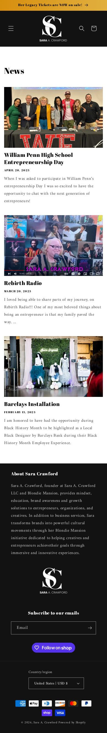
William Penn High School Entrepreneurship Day (38, 158)
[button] (11, 28)
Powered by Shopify (72, 722)
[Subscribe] (90, 627)
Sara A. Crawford (45, 722)
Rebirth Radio (23, 283)
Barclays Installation (32, 404)
